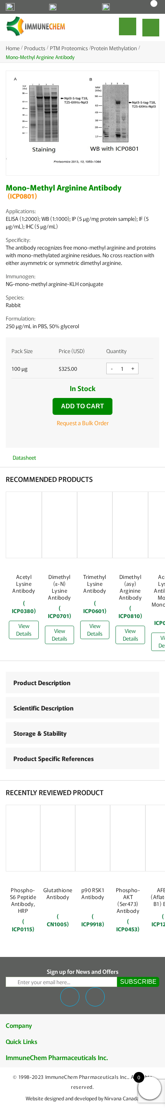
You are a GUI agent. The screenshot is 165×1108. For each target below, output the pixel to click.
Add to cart (82, 406)
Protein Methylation (114, 48)
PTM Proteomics (69, 48)
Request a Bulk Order (83, 423)
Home (13, 48)
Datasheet (24, 457)
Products (34, 48)
